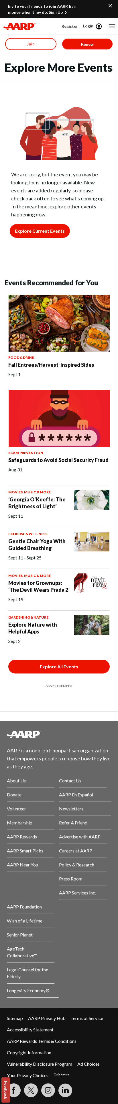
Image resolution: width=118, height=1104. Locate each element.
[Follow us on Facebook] (14, 1090)
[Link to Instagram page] (48, 1090)
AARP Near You (22, 864)
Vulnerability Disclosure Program (39, 1064)
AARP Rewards (22, 836)
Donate (14, 794)
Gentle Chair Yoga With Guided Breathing (37, 544)
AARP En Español (76, 794)
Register (70, 26)
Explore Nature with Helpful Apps (32, 628)
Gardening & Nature (28, 617)
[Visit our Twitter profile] (31, 1090)
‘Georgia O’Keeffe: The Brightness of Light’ (37, 502)
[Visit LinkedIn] (65, 1090)
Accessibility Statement (30, 1029)
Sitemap (15, 1018)
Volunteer (16, 808)
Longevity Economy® (28, 990)
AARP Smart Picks (25, 850)
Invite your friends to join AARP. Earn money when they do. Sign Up (43, 9)
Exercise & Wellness (27, 534)
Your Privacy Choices (27, 1075)
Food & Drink (21, 357)
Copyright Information (29, 1052)
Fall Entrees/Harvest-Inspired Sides (51, 365)
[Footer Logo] (59, 734)
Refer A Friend (73, 822)
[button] (112, 26)
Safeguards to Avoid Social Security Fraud (58, 460)
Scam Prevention (25, 453)
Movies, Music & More (29, 492)
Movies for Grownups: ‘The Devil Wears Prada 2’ (39, 586)
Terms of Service (86, 1018)
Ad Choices (88, 1064)
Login (88, 25)
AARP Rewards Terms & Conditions (41, 1041)
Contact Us (70, 780)
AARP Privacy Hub (47, 1018)
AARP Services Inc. (77, 892)
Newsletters (71, 808)
